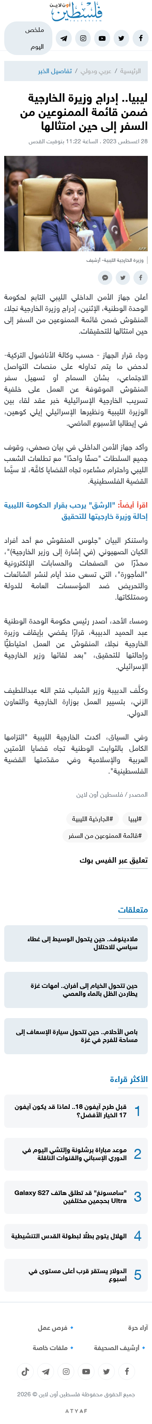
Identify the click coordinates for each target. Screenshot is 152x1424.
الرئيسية (130, 70)
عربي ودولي (96, 70)
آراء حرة (138, 1327)
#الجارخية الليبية (92, 818)
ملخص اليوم (34, 38)
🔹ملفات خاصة (54, 1348)
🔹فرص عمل (57, 1327)
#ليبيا (135, 818)
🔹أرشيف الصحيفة (121, 1348)
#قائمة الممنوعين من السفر (105, 835)
